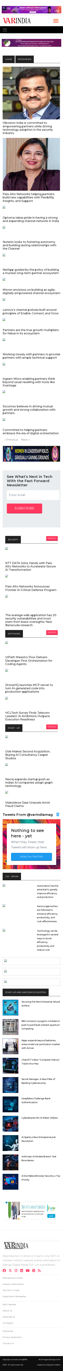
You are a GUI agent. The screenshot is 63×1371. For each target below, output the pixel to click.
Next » (25, 439)
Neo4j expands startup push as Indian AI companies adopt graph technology (29, 783)
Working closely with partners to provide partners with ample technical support (31, 356)
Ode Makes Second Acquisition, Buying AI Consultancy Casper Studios (27, 755)
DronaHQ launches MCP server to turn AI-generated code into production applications (29, 688)
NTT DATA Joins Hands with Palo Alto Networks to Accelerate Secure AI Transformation (30, 566)
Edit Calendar (9, 1304)
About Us (7, 1310)
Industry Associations (13, 1284)
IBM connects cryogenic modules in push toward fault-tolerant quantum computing (41, 1025)
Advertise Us (9, 1316)
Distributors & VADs (13, 1278)
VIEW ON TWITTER (31, 856)
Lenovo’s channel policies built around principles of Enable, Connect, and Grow (31, 311)
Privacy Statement (12, 1337)
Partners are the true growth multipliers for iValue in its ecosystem (31, 331)
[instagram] (17, 1271)
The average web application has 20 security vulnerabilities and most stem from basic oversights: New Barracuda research (30, 620)
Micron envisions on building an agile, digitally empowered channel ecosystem (31, 291)
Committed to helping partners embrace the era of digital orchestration (31, 431)
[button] (55, 20)
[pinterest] (34, 1271)
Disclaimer (8, 1331)
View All (52, 538)
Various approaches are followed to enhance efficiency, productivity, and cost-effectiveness (47, 914)
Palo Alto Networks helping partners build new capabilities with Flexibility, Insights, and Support (28, 197)
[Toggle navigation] (5, 29)
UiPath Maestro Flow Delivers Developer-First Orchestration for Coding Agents (28, 661)
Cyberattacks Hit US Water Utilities (40, 1117)
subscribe (24, 508)
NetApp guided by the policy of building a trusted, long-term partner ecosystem (31, 271)
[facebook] (5, 1271)
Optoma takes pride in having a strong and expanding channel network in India (31, 219)
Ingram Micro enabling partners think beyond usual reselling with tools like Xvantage (29, 382)
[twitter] (11, 1271)
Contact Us (8, 1343)
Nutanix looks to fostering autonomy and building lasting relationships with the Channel (29, 245)
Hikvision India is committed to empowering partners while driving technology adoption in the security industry (28, 128)
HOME (8, 59)
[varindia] (40, 1271)
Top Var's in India (11, 1290)
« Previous (11, 439)
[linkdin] (22, 1271)
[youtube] (28, 1271)
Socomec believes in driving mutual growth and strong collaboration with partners (29, 410)
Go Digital (8, 1323)
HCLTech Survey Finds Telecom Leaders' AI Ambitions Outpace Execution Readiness (27, 716)
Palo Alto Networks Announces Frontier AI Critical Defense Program (31, 588)
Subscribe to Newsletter (14, 1296)
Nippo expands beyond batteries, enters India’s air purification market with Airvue (41, 1044)
